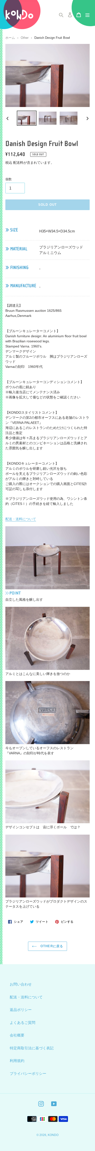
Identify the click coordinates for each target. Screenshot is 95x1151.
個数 (8, 179)
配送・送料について (20, 519)
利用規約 (17, 1061)
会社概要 (17, 1035)
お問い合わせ (21, 984)
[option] (26, 118)
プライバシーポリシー (28, 1073)
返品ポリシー (21, 1010)
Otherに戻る (51, 946)
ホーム (10, 38)
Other (24, 38)
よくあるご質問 (22, 1022)
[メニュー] (87, 14)
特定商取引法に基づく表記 (32, 1048)
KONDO (53, 1135)
